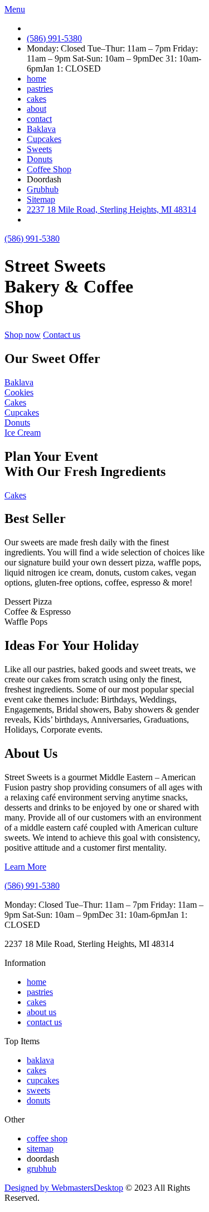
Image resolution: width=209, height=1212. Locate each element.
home (36, 78)
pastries (40, 88)
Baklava (41, 129)
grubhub (41, 1168)
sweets (38, 1090)
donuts (38, 1100)
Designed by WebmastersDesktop (63, 1187)
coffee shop (47, 1138)
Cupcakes (44, 139)
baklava (40, 1060)
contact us (44, 1022)
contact (39, 119)
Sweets (39, 149)
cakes (36, 98)
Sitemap (41, 199)
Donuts (39, 159)
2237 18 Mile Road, (111, 209)
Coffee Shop (49, 169)
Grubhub (43, 189)
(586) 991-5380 (54, 38)
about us (41, 1012)
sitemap (40, 1148)
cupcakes (43, 1080)
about (36, 109)
